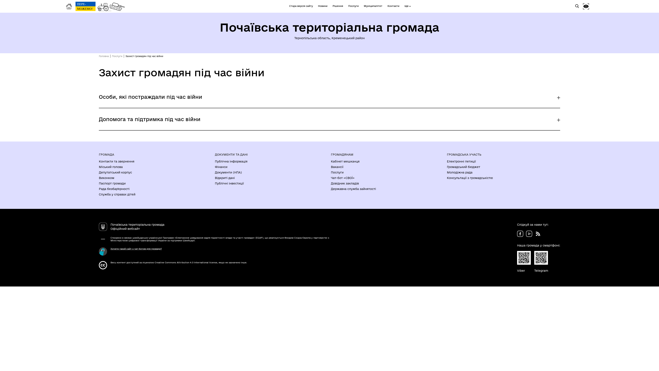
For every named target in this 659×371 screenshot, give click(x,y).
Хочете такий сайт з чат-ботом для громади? (136, 249)
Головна (104, 56)
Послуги (117, 56)
